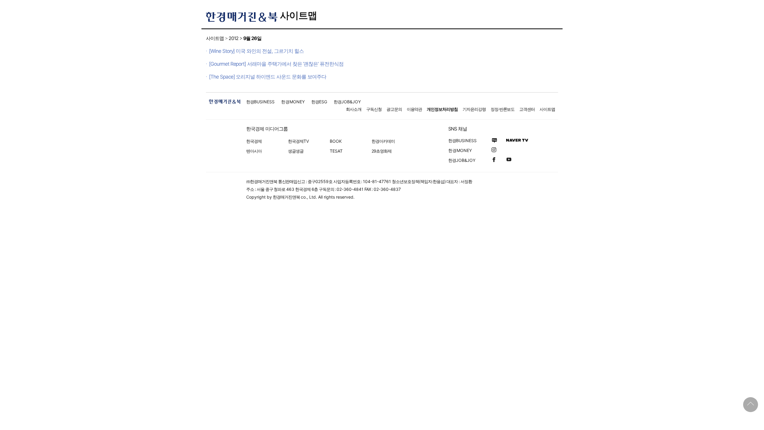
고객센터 (527, 109)
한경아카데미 (383, 141)
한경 (260, 101)
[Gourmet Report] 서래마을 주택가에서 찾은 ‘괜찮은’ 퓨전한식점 (276, 64)
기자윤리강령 (474, 109)
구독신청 (374, 109)
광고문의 (394, 109)
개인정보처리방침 (442, 109)
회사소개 (353, 109)
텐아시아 (254, 150)
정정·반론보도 (503, 109)
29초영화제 (382, 150)
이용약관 (414, 109)
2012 (233, 38)
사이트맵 (298, 15)
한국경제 (254, 141)
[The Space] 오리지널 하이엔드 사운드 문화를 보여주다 (267, 77)
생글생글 (296, 150)
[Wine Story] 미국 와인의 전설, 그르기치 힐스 (256, 51)
